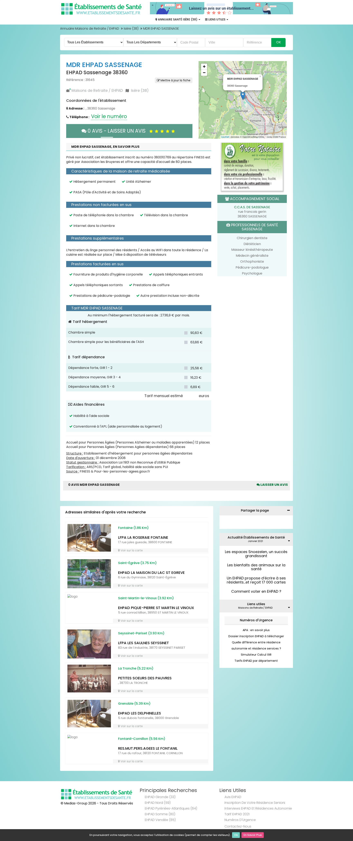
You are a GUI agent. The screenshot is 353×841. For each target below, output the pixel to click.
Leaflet (225, 137)
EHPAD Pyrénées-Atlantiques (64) (171, 808)
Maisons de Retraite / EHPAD (97, 90)
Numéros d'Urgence (256, 620)
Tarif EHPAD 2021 (237, 814)
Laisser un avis (274, 484)
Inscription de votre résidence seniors (255, 802)
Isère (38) (131, 28)
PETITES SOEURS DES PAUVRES (145, 678)
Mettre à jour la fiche (175, 80)
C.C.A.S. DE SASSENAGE (252, 207)
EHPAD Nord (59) (158, 802)
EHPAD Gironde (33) (160, 797)
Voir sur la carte (131, 550)
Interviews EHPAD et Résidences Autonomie (258, 808)
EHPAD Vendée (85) (160, 819)
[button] (204, 100)
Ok (236, 835)
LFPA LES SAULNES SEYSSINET (143, 642)
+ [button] (204, 66)
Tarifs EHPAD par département (256, 661)
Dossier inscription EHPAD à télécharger (256, 636)
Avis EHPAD (233, 797)
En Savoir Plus (253, 835)
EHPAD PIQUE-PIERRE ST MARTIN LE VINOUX (156, 607)
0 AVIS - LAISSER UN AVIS (117, 131)
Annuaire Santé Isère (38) (177, 19)
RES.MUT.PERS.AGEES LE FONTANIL (148, 748)
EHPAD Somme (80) (160, 814)
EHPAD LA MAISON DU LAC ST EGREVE (151, 572)
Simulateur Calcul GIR (256, 655)
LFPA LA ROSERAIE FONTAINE (143, 537)
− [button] (204, 72)
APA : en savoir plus (256, 630)
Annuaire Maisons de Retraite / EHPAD (89, 28)
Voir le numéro (109, 116)
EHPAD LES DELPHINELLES (139, 713)
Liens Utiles (217, 19)
